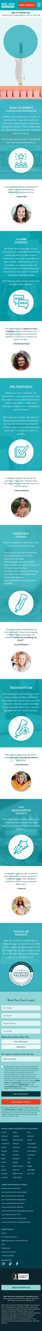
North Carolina (18, 1174)
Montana (16, 1155)
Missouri (16, 1151)
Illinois (3, 1159)
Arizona (3, 1132)
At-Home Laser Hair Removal (10, 1188)
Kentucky (4, 1174)
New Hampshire (18, 1166)
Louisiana (4, 1177)
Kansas (3, 1170)
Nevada (15, 1162)
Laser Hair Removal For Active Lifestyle (14, 1192)
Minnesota (16, 1147)
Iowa (2, 1166)
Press (3, 1244)
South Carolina (32, 1147)
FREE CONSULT (27, 5)
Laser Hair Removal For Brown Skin (13, 1203)
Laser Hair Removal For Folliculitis (12, 1207)
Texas (29, 1159)
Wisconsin (30, 1174)
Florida (3, 1147)
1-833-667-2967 (23, 1084)
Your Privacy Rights (7, 1256)
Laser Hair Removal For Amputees (12, 1196)
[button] (39, 5)
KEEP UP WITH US (21, 1287)
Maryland (16, 1136)
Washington (31, 1170)
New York (16, 1170)
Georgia (4, 1151)
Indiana (3, 1162)
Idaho (3, 1155)
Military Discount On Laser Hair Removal (14, 1241)
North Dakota (17, 1177)
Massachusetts (18, 1140)
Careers (4, 1233)
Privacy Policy (17, 1082)
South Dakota (31, 1151)
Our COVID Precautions (9, 1237)
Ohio (28, 1132)
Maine (15, 1132)
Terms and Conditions (8, 1252)
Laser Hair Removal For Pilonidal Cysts (14, 1218)
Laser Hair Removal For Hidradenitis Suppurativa (17, 1211)
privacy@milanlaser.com (13, 1086)
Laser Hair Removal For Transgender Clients (16, 1222)
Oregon (29, 1140)
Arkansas (4, 1136)
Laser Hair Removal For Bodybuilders (13, 1200)
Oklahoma (30, 1136)
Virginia (29, 1166)
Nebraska (16, 1159)
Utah (28, 1162)
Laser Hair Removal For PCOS (11, 1215)
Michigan (16, 1144)
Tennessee (31, 1155)
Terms (20, 1109)
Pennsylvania (31, 1144)
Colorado (4, 1140)
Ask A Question (21, 1094)
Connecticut (5, 1144)
